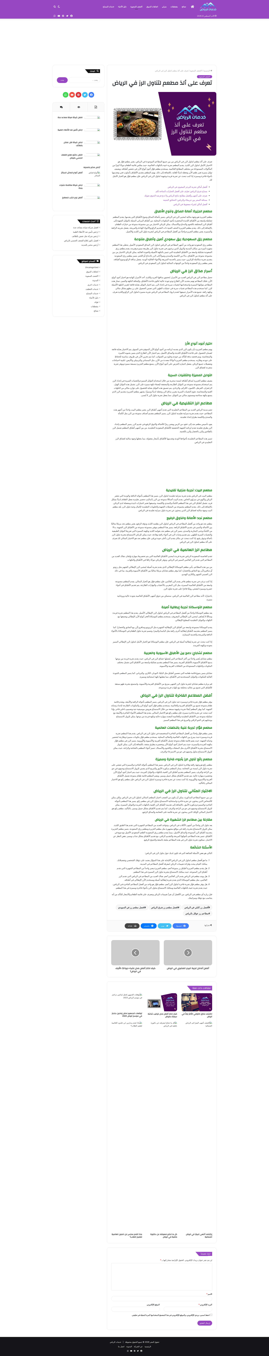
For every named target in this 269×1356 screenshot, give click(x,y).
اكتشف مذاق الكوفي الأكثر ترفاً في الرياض (197, 1015)
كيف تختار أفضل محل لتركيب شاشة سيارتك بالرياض (162, 1015)
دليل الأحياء (122, 7)
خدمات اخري (93, 285)
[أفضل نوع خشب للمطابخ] (92, 201)
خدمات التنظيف (92, 289)
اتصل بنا (121, 1346)
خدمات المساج (108, 7)
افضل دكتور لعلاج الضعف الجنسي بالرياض (72, 156)
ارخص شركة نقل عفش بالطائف (73, 144)
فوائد (96, 302)
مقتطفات (174, 7)
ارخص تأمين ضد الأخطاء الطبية (70, 130)
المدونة (95, 280)
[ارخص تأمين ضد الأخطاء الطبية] (92, 133)
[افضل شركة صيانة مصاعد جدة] (92, 121)
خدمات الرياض (115, 1342)
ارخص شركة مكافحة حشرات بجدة (71, 186)
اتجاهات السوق (152, 7)
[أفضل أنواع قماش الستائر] (92, 176)
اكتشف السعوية (136, 7)
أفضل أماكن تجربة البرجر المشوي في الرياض (187, 187)
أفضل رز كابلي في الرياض (196, 907)
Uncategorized (91, 267)
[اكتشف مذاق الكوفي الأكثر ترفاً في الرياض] (196, 1002)
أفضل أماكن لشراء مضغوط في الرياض (190, 204)
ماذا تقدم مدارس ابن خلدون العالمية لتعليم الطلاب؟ (127, 1235)
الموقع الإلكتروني (153, 1304)
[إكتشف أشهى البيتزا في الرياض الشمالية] (196, 1126)
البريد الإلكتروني (205, 1304)
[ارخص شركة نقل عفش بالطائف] (92, 146)
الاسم (209, 1294)
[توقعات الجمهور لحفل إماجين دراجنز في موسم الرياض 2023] (126, 1002)
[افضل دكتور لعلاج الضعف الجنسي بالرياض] (92, 158)
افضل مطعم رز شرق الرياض (164, 907)
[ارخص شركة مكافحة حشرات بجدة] (92, 189)
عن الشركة (138, 1346)
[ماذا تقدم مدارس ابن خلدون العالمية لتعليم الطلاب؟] (126, 1126)
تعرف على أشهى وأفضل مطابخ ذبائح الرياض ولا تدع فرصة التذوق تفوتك (175, 195)
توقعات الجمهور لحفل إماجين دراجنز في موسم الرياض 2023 (127, 1015)
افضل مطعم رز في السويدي (131, 907)
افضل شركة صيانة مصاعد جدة (70, 117)
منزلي (164, 7)
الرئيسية (206, 71)
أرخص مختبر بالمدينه (92, 167)
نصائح (184, 7)
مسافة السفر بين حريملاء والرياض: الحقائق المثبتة (185, 200)
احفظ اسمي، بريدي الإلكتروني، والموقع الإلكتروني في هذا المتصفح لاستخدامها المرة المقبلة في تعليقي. (171, 1315)
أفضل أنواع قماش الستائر (72, 173)
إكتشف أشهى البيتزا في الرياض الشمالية (199, 1235)
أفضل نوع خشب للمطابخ (72, 197)
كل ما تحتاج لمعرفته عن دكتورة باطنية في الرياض (163, 1235)
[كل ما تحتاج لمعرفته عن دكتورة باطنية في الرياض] (161, 1126)
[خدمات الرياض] (208, 6)
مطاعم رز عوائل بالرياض (196, 913)
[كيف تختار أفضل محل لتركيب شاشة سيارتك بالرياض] (161, 1002)
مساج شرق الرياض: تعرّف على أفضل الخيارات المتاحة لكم (181, 191)
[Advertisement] (134, 41)
